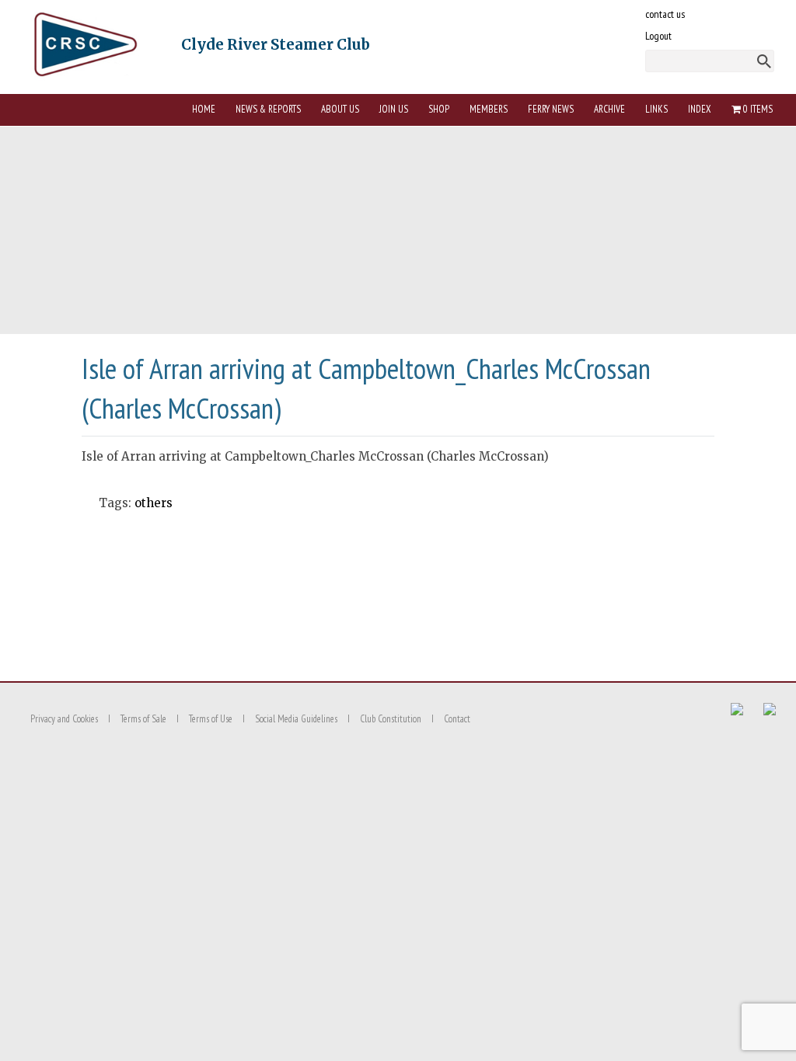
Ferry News (551, 109)
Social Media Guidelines (296, 718)
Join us (393, 109)
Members (489, 109)
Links (656, 109)
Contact (457, 718)
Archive (609, 109)
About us (340, 109)
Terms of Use (210, 718)
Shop (438, 109)
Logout (658, 36)
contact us (665, 14)
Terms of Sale (143, 718)
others (153, 503)
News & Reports (268, 109)
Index (699, 109)
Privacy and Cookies (64, 718)
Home (203, 109)
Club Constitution (390, 718)
